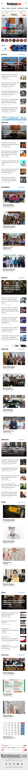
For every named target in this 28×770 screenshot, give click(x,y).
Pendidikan (6, 187)
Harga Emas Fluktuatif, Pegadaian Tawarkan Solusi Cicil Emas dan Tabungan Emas (9, 77)
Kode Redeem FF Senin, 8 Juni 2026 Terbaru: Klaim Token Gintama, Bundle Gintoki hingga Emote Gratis (10, 338)
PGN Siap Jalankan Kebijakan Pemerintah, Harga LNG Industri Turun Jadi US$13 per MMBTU (8, 180)
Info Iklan (21, 760)
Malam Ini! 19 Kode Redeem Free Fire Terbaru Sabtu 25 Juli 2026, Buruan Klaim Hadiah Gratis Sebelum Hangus (10, 301)
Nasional (5, 123)
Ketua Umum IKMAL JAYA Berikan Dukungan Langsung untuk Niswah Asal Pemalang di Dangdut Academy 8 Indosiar (10, 311)
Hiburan (4, 278)
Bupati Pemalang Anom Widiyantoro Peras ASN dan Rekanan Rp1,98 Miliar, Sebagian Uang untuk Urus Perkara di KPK (10, 154)
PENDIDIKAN (20, 8)
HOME (3, 8)
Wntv (4, 593)
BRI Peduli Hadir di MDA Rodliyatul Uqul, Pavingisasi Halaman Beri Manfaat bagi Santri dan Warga (9, 102)
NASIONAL (13, 8)
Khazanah (5, 440)
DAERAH (8, 8)
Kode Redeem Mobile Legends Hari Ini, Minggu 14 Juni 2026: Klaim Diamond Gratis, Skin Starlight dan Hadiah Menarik (9, 321)
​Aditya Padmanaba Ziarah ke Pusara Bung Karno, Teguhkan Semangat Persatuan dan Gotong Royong (10, 462)
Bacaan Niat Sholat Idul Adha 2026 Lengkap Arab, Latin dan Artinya (9, 469)
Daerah (4, 54)
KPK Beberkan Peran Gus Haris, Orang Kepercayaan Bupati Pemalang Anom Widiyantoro (10, 145)
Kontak (17, 760)
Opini (4, 502)
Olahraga (5, 349)
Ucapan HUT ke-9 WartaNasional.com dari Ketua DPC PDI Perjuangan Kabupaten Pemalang (10, 639)
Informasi (5, 655)
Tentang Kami (7, 760)
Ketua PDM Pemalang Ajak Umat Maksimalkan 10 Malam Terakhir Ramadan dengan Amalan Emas (9, 495)
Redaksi (13, 760)
